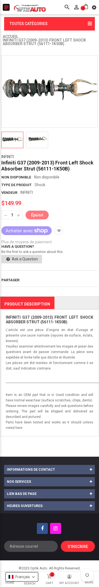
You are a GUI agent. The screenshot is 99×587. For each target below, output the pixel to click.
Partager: (10, 280)
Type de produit (16, 185)
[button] (22, 576)
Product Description (27, 304)
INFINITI (7, 157)
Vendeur (9, 193)
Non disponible (16, 177)
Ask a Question (24, 259)
